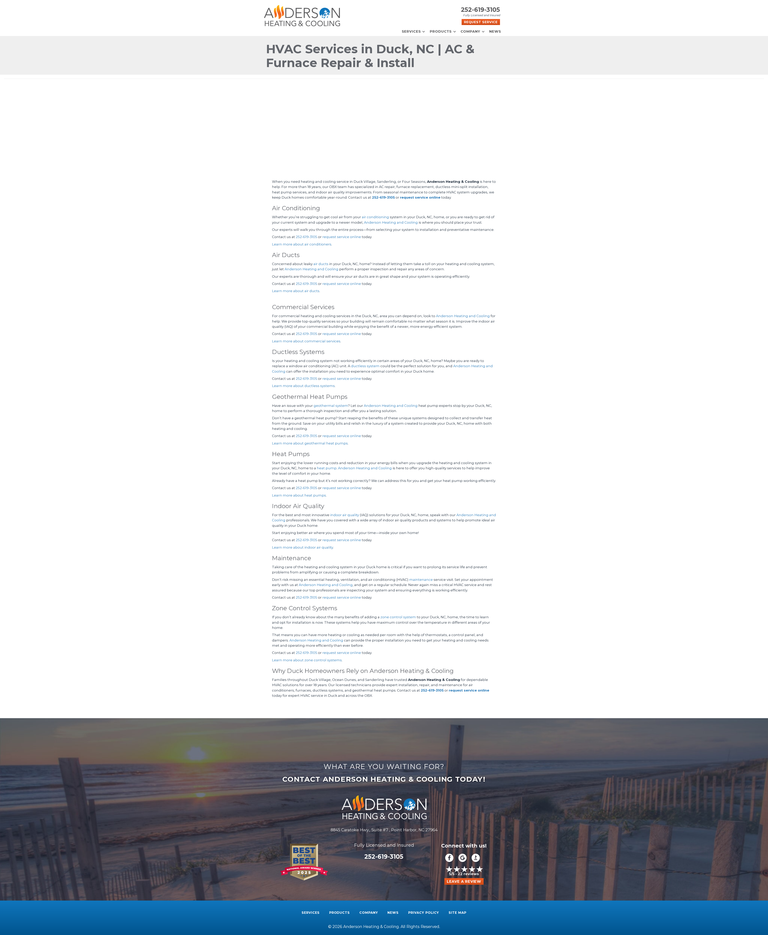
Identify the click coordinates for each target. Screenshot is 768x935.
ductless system (365, 366)
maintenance (421, 580)
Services (411, 31)
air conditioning (375, 217)
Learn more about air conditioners (301, 244)
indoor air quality (344, 515)
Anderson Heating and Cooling (391, 222)
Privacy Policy (423, 913)
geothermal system (331, 406)
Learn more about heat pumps (299, 495)
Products (441, 31)
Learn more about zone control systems (307, 660)
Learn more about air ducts (295, 291)
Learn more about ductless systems (303, 386)
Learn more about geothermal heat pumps (310, 443)
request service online (420, 197)
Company (470, 31)
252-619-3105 (480, 9)
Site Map (457, 913)
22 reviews (468, 874)
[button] (424, 31)
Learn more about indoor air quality (302, 547)
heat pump (327, 468)
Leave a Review (464, 881)
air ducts (320, 264)
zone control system (398, 617)
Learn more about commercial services (306, 341)
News (495, 31)
